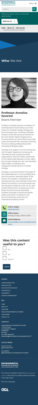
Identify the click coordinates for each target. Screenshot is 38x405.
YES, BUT (11, 259)
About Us (10, 28)
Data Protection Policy (9, 288)
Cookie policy (6, 290)
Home (3, 28)
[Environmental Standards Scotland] (9, 365)
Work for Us (7, 21)
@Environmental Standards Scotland (14, 353)
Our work (4, 309)
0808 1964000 (13, 209)
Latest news (5, 314)
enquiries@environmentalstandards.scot (15, 336)
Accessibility (5, 293)
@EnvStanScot (6, 347)
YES (9, 249)
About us (4, 306)
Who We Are (20, 28)
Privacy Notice (6, 285)
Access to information (9, 295)
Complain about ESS (7, 282)
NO (9, 254)
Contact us (5, 317)
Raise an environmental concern (12, 312)
